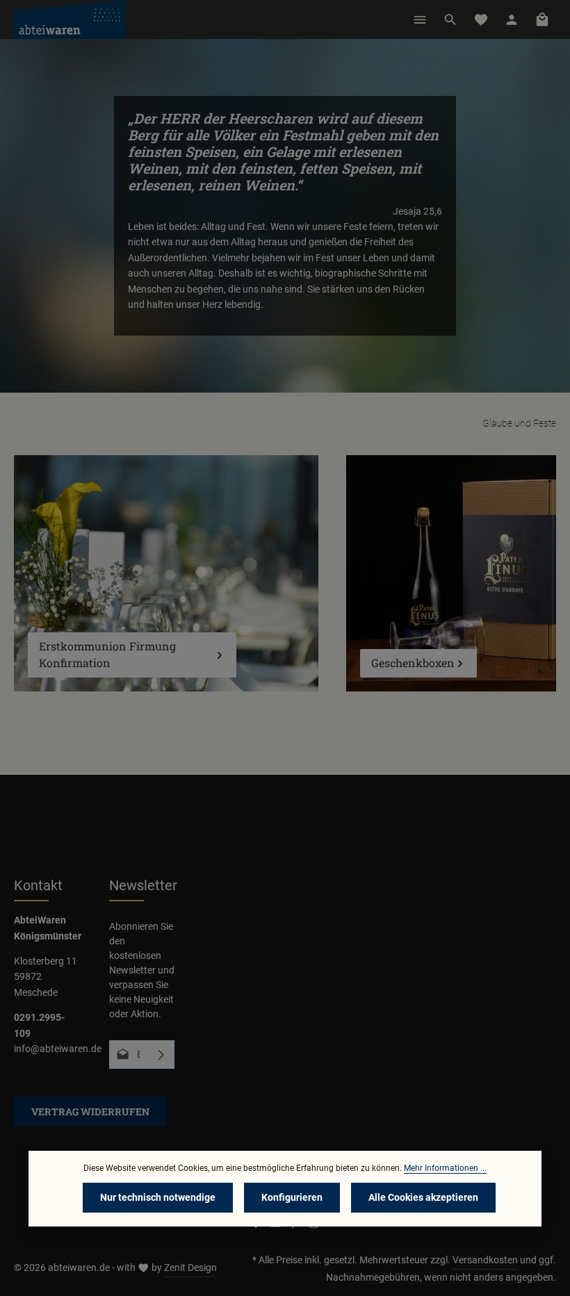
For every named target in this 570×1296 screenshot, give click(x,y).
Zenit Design (190, 1267)
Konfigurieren (292, 1197)
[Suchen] (450, 19)
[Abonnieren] (161, 1054)
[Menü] (420, 19)
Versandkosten (485, 1259)
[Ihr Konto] (512, 19)
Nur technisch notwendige (157, 1197)
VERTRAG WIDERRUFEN (90, 1111)
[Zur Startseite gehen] (70, 19)
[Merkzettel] (481, 19)
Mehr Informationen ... (445, 1168)
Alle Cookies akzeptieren (423, 1197)
